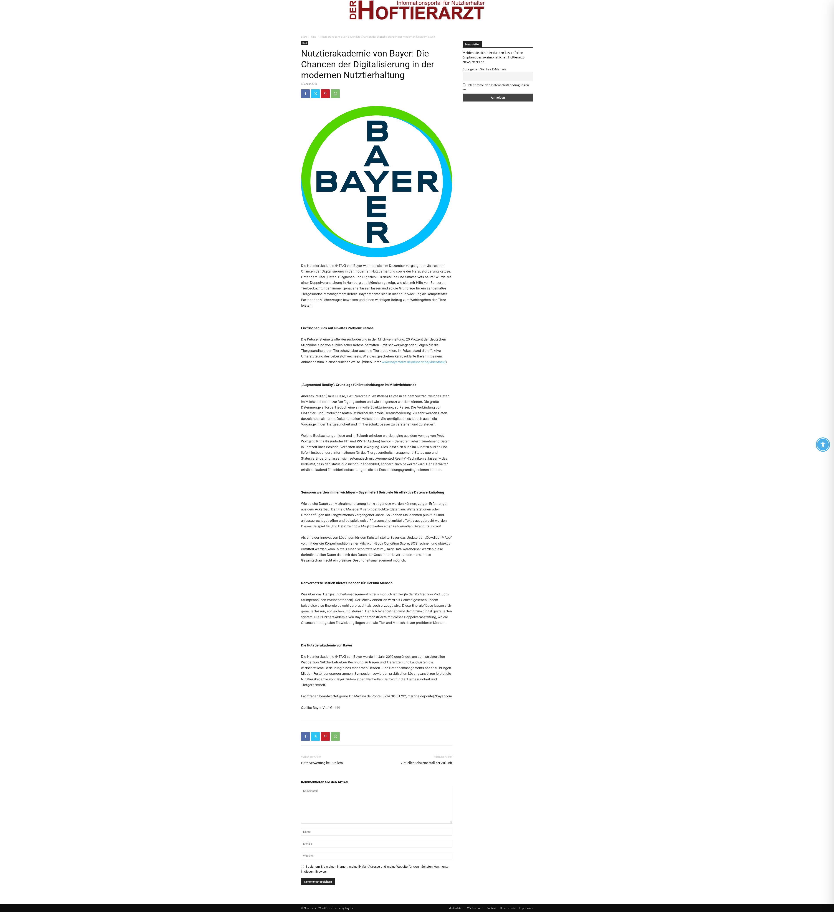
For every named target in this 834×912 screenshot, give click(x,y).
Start (304, 36)
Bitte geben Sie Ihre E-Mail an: (485, 69)
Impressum (526, 908)
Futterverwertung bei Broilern (322, 763)
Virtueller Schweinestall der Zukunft (426, 763)
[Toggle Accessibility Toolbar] (823, 444)
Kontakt (491, 908)
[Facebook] (305, 93)
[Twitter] (315, 93)
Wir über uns (475, 908)
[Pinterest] (325, 93)
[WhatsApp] (335, 93)
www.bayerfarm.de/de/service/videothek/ (414, 362)
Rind (313, 36)
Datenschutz (507, 908)
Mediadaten (455, 908)
